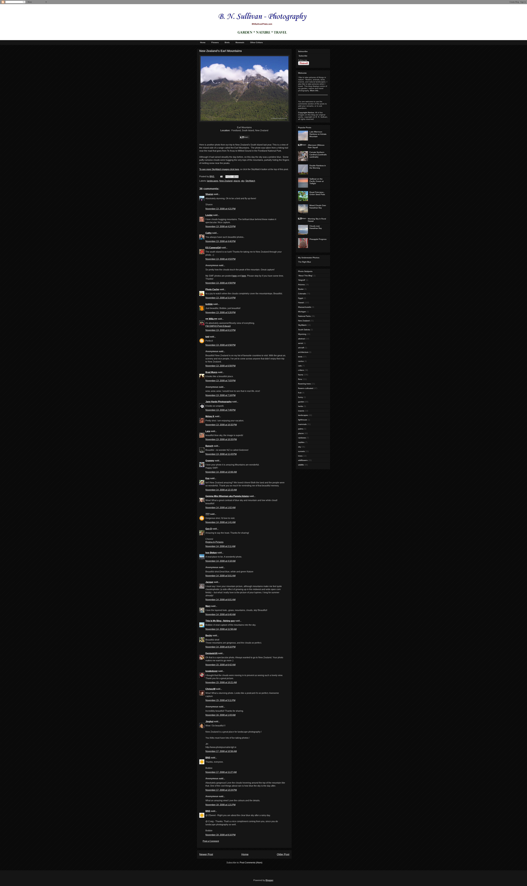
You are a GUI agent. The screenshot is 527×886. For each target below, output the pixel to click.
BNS (207, 757)
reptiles (301, 442)
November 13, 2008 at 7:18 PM (220, 395)
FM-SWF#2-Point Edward (218, 326)
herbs (300, 406)
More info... (315, 90)
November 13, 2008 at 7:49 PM (220, 410)
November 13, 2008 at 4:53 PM (220, 259)
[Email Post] (221, 176)
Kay (207, 478)
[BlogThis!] (229, 176)
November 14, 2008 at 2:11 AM (220, 546)
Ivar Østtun (211, 552)
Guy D (208, 529)
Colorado (302, 293)
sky (242, 181)
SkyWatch (250, 181)
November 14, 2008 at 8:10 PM (220, 647)
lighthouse (302, 420)
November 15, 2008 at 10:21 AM (221, 682)
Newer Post (206, 854)
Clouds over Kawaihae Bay (315, 227)
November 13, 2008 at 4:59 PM (220, 283)
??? (207, 514)
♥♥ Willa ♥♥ (211, 319)
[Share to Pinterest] (237, 176)
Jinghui (209, 721)
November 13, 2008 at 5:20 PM (220, 312)
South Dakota (304, 329)
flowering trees (304, 384)
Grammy (209, 460)
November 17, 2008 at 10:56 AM (221, 751)
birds (300, 357)
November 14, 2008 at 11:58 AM (221, 629)
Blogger (269, 880)
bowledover (211, 671)
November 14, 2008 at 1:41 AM (220, 522)
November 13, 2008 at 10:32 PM (221, 425)
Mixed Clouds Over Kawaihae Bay (317, 206)
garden (301, 402)
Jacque (209, 582)
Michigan (302, 311)
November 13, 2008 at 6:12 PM (220, 330)
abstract (301, 339)
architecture (303, 352)
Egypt (300, 298)
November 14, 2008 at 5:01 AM (220, 576)
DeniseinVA (211, 653)
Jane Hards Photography (218, 401)
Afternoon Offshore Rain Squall (316, 146)
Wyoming (302, 334)
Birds (227, 42)
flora (300, 379)
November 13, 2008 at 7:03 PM (220, 380)
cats (300, 366)
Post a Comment (211, 841)
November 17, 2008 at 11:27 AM (221, 772)
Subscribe (302, 56)
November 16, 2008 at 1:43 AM (220, 715)
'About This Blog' (305, 275)
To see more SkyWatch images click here (219, 169)
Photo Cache (212, 289)
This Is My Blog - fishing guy (220, 621)
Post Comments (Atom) (251, 862)
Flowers (215, 42)
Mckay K (209, 416)
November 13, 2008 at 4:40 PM (220, 241)
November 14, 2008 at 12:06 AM (221, 472)
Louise (209, 215)
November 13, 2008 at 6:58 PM (220, 345)
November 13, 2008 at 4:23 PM (220, 226)
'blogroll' (301, 280)
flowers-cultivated (305, 388)
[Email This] (226, 176)
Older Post (283, 854)
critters (301, 370)
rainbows (302, 438)
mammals (302, 424)
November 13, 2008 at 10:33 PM (221, 439)
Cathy (208, 233)
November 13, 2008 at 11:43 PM (221, 454)
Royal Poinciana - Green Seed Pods (317, 193)
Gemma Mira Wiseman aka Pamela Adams (227, 496)
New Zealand (225, 181)
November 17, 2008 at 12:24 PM (221, 790)
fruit (299, 393)
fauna (300, 375)
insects (301, 411)
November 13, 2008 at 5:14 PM (220, 298)
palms (300, 429)
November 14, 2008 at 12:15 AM (221, 490)
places (237, 181)
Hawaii (301, 302)
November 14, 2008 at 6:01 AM (220, 599)
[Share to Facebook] (234, 176)
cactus (301, 361)
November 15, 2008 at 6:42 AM (220, 665)
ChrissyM (210, 689)
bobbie (209, 304)
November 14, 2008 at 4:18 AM (220, 561)
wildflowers (303, 460)
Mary (208, 606)
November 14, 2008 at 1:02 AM (220, 507)
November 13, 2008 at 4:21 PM (220, 209)
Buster (301, 289)
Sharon (209, 194)
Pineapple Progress (317, 239)
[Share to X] (232, 176)
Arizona (301, 284)
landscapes (212, 181)
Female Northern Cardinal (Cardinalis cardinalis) (318, 154)
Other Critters (256, 42)
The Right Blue (304, 262)
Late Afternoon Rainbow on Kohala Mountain (317, 134)
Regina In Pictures (214, 542)
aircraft (301, 347)
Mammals (240, 42)
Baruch (209, 446)
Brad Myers (211, 372)
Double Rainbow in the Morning (317, 166)
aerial (300, 343)
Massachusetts (304, 307)
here (234, 276)
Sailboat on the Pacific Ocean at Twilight (316, 181)
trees (300, 456)
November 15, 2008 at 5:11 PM (220, 700)
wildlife (301, 465)
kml (207, 336)
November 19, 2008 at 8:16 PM (220, 835)
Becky (208, 635)
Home (202, 42)
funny (300, 397)
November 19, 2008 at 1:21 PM (220, 805)
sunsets (301, 451)
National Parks (304, 316)
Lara (207, 431)
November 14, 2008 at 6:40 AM (220, 614)
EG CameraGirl (213, 247)
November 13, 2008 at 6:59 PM (220, 366)
